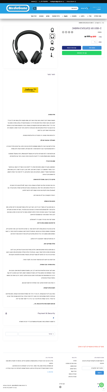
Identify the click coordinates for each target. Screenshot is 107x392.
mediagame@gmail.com (56, 1)
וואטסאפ (33, 1)
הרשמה (100, 373)
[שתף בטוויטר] (66, 32)
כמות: (100, 42)
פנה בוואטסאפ (80, 53)
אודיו (90, 16)
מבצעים (41, 16)
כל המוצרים (98, 23)
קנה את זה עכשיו (71, 48)
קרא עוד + (50, 371)
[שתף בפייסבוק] (72, 32)
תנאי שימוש (73, 366)
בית (103, 23)
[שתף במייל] (63, 32)
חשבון (99, 9)
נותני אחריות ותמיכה (71, 363)
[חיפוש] (35, 8)
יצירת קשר (34, 16)
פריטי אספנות (56, 16)
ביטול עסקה (73, 368)
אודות (74, 360)
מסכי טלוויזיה (97, 16)
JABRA (100, 32)
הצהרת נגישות (72, 374)
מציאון (47, 16)
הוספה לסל (92, 48)
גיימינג (82, 16)
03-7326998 (44, 1)
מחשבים (74, 16)
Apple (66, 16)
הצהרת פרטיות (72, 376)
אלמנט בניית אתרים (7, 387)
